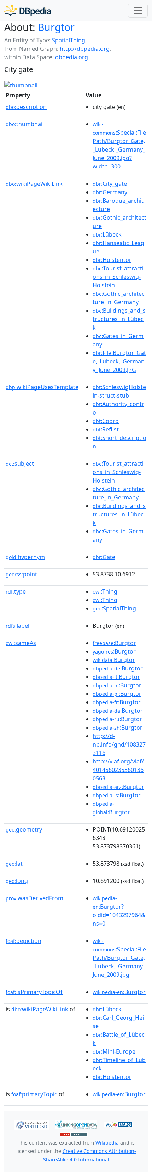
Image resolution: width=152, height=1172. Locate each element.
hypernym (25, 557)
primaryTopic (34, 1094)
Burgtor (56, 27)
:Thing (105, 591)
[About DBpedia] (27, 10)
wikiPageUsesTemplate (42, 387)
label (17, 626)
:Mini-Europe (114, 1051)
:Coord (106, 421)
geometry (24, 829)
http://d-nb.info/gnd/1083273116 (119, 744)
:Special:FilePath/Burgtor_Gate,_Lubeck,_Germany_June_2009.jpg (119, 958)
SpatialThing (68, 40)
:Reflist (106, 429)
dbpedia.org (71, 57)
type (16, 591)
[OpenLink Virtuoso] (31, 1124)
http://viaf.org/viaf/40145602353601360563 (118, 769)
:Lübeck (107, 234)
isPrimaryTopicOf (34, 992)
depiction (23, 941)
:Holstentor (112, 260)
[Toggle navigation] (138, 11)
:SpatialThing (114, 608)
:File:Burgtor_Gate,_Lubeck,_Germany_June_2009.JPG (119, 361)
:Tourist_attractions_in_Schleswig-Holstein (118, 276)
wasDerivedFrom (34, 898)
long (17, 881)
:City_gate (110, 184)
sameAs (21, 643)
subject (20, 463)
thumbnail (25, 124)
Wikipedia (107, 1142)
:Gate (104, 557)
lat (14, 863)
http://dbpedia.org (85, 49)
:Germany (110, 192)
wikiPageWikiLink (34, 184)
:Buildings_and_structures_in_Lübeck (119, 319)
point (21, 574)
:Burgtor (114, 643)
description (26, 107)
